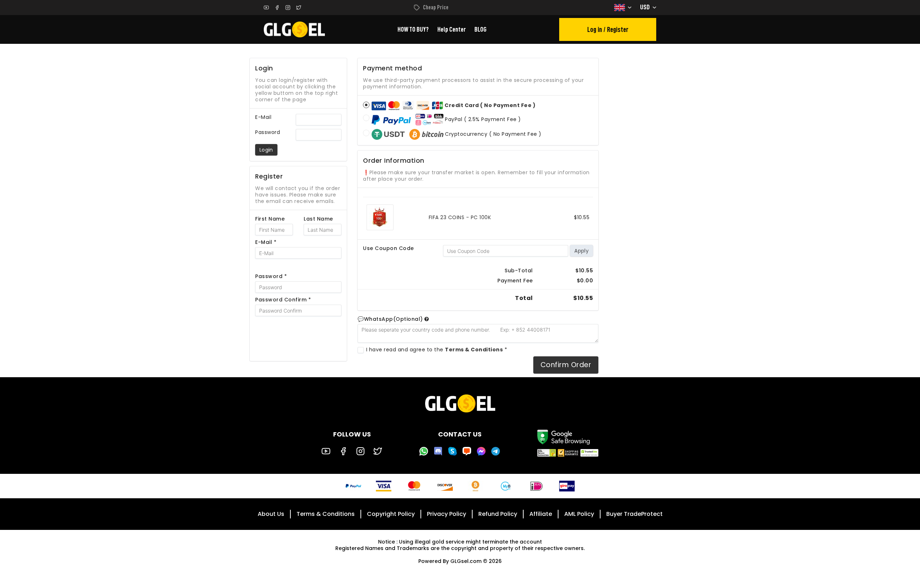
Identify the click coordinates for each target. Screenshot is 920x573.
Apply (581, 250)
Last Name (318, 219)
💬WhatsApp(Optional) (391, 319)
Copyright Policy (391, 514)
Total (524, 298)
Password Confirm (283, 299)
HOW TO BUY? (413, 29)
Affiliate (540, 514)
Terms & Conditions (325, 514)
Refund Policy (497, 514)
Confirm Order (565, 365)
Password (267, 132)
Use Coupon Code (388, 248)
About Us (271, 514)
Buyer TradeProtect (634, 514)
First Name (270, 219)
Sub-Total (519, 270)
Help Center (451, 29)
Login (266, 149)
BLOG (480, 29)
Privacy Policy (446, 514)
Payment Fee (515, 280)
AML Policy (579, 514)
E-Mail (263, 117)
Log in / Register (608, 29)
